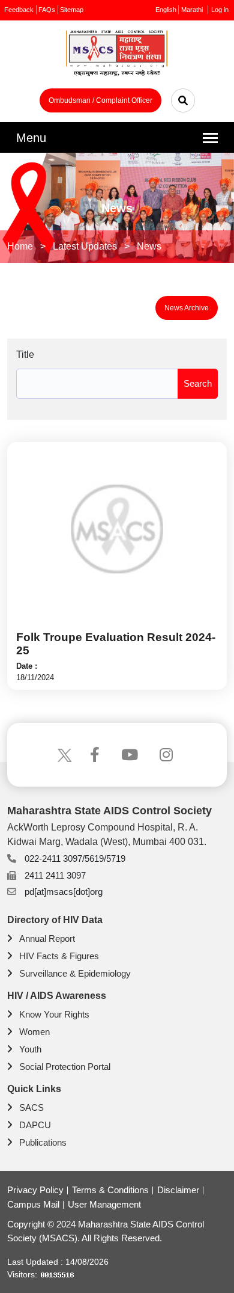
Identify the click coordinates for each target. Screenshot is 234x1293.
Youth (30, 1049)
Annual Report (47, 938)
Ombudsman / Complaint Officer (100, 100)
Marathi (192, 9)
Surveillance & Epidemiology (75, 973)
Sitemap (71, 9)
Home (20, 246)
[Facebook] (96, 755)
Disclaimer (178, 1190)
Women (34, 1032)
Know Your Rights (54, 1014)
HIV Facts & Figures (59, 956)
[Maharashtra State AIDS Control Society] (117, 56)
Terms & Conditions (110, 1190)
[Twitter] (65, 755)
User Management (104, 1204)
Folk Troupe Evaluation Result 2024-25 (115, 643)
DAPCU (35, 1125)
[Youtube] (131, 755)
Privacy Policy (35, 1190)
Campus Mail (33, 1204)
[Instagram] (168, 755)
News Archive (186, 308)
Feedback (19, 9)
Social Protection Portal (64, 1066)
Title (25, 354)
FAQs (46, 9)
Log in (220, 9)
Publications (43, 1142)
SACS (31, 1107)
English (165, 9)
